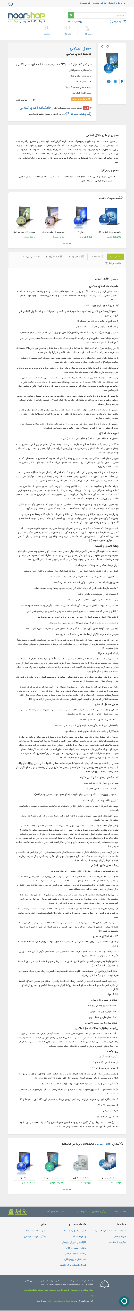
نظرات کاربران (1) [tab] (31, 257)
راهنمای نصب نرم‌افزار (76, 1248)
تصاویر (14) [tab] (75, 257)
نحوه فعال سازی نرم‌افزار (75, 1259)
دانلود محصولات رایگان (35, 1231)
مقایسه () (73, 22)
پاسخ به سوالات (79, 1237)
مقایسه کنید (21, 100)
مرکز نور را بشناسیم (117, 1242)
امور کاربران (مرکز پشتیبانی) (73, 1231)
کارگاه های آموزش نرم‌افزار (74, 1242)
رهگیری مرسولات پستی (35, 1237)
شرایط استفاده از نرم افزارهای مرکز (110, 1231)
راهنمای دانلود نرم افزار (75, 1254)
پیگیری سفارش (99, 1212)
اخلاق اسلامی (103, 1143)
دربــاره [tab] (114, 257)
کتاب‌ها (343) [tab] (53, 257)
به (107, 3)
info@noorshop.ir (56, 1212)
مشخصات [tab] (96, 257)
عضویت (84, 3)
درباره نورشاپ (120, 1237)
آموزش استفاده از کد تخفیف (73, 1265)
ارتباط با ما (81, 1212)
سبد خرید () (116, 22)
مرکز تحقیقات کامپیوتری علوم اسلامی (60, 1301)
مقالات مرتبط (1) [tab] (113, 263)
